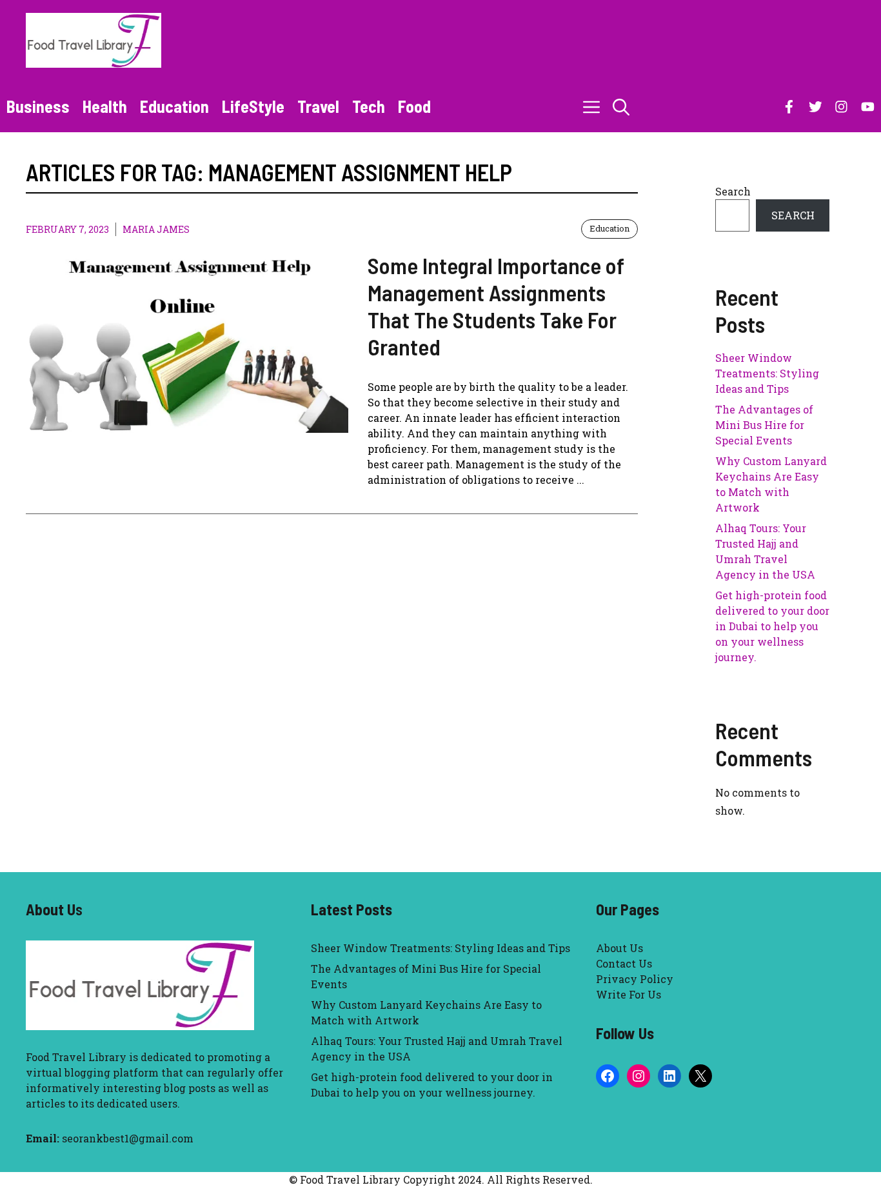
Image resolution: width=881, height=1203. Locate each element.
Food (414, 106)
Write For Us (628, 994)
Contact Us (624, 963)
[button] (621, 106)
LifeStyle (253, 106)
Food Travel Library (76, 1057)
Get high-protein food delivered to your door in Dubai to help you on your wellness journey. (772, 626)
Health (105, 106)
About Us (619, 948)
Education (174, 106)
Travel (318, 106)
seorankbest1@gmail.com (127, 1138)
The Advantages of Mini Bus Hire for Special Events (764, 425)
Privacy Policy (634, 979)
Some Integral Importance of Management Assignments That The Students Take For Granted (496, 306)
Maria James (156, 229)
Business (38, 106)
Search (733, 191)
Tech (368, 106)
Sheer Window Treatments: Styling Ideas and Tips (767, 373)
